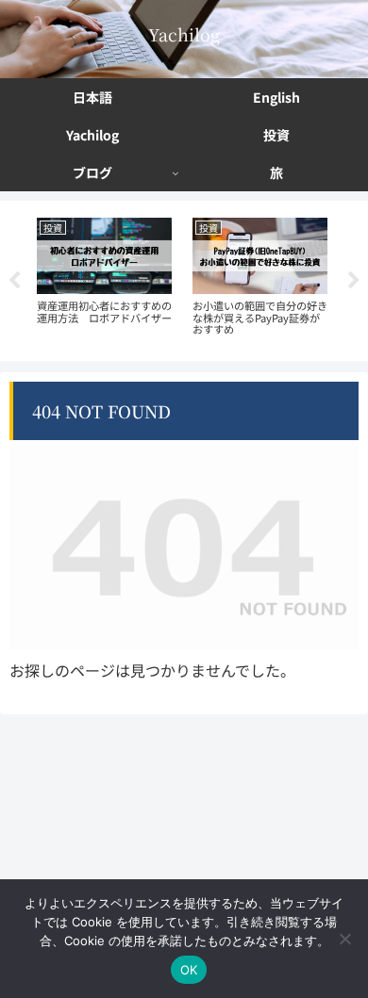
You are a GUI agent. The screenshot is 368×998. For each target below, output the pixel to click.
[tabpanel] (104, 277)
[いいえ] (344, 938)
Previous (14, 280)
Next (353, 280)
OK (189, 969)
